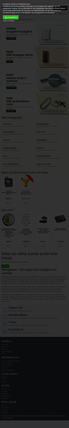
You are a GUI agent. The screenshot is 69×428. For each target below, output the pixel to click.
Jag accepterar (10, 17)
